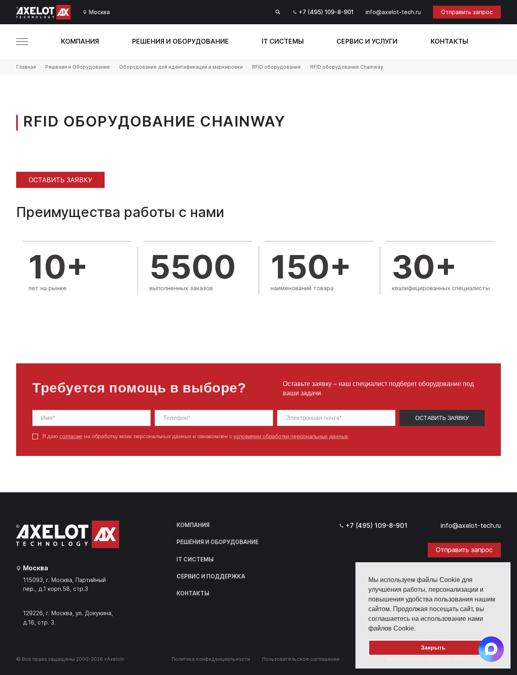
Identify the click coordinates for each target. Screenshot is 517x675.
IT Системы (283, 41)
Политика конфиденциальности (211, 659)
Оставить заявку (60, 180)
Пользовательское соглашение (301, 659)
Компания (80, 41)
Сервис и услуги (366, 41)
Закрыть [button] (433, 647)
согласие (70, 436)
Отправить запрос (467, 11)
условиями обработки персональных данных (290, 436)
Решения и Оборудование (180, 41)
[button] (418, 629)
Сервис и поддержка (211, 576)
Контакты (449, 41)
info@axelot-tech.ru (393, 11)
